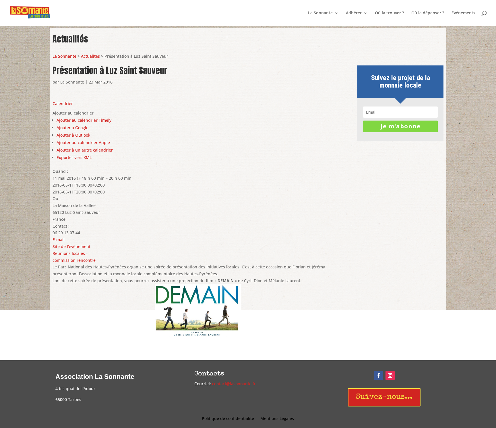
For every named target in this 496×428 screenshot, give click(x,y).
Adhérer (354, 13)
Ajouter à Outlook (73, 135)
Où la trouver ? (389, 13)
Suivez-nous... (384, 397)
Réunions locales (69, 253)
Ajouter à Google (72, 127)
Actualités (90, 56)
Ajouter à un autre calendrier (85, 150)
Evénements (463, 13)
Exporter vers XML (74, 157)
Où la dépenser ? (427, 13)
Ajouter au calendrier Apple (83, 142)
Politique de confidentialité (228, 419)
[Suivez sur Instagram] (390, 375)
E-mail (59, 239)
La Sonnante (320, 13)
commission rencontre (74, 260)
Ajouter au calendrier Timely (84, 120)
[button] (73, 113)
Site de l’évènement (71, 246)
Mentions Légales (277, 419)
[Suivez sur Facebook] (378, 375)
